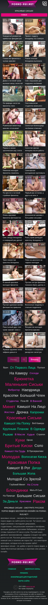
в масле (20, 434)
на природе (9, 496)
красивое (25, 501)
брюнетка (24, 379)
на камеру (18, 373)
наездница (31, 390)
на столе (33, 484)
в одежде (37, 429)
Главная (24, 4)
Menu (44, 3)
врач (5, 367)
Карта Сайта (24, 581)
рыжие (8, 434)
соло (38, 446)
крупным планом (16, 429)
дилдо (36, 468)
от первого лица (22, 367)
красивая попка (24, 462)
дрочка (22, 412)
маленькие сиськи (24, 384)
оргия (30, 440)
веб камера (38, 423)
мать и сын (36, 490)
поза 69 (24, 401)
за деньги (10, 501)
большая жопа (24, 473)
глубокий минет (17, 484)
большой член (32, 395)
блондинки (17, 490)
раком (39, 501)
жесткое (9, 412)
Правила (24, 573)
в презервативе (35, 451)
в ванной (36, 401)
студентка (12, 401)
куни (20, 440)
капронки (37, 412)
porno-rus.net (30, 586)
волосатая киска (33, 457)
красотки (10, 395)
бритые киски (19, 446)
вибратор (14, 389)
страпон (41, 434)
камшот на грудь (15, 451)
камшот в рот (18, 468)
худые (31, 434)
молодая (11, 457)
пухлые (41, 367)
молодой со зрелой (24, 479)
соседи (34, 373)
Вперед (34, 359)
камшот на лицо (31, 407)
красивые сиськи (24, 418)
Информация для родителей (24, 577)
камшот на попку (17, 423)
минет (9, 407)
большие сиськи (31, 496)
